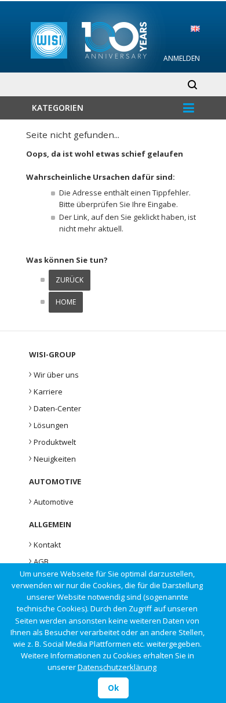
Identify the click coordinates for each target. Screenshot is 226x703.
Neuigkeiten (52, 457)
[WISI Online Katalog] (113, 38)
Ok (113, 688)
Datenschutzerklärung (117, 667)
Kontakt (45, 543)
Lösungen (48, 424)
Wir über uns (54, 373)
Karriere (46, 390)
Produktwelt (52, 440)
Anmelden (181, 58)
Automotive (51, 500)
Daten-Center (55, 407)
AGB (39, 560)
